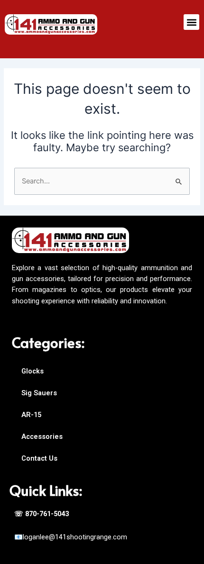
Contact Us (39, 458)
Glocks (32, 371)
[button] (191, 22)
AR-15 (31, 414)
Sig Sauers (39, 393)
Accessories (42, 436)
